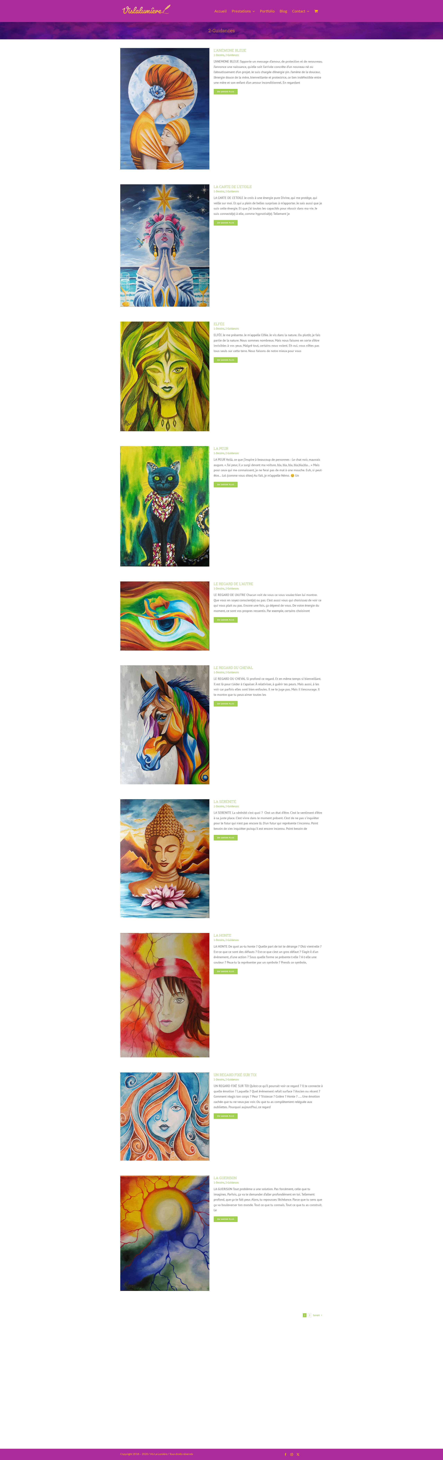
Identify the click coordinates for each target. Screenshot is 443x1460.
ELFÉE (219, 324)
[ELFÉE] (164, 324)
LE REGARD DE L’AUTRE (233, 583)
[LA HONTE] (164, 935)
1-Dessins (219, 55)
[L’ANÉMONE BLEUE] (164, 50)
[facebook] (285, 1454)
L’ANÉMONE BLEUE (230, 50)
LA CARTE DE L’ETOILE (233, 186)
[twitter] (298, 1454)
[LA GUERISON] (164, 1178)
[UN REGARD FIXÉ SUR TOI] (164, 1075)
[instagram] (291, 1454)
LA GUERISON (225, 1178)
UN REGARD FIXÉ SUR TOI (235, 1074)
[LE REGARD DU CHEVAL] (164, 668)
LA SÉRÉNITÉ (225, 801)
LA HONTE (222, 935)
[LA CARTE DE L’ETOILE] (164, 187)
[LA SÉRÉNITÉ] (164, 802)
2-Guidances (232, 55)
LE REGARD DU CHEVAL (233, 667)
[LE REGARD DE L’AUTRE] (164, 584)
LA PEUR (221, 448)
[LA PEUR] (164, 449)
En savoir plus (225, 91)
